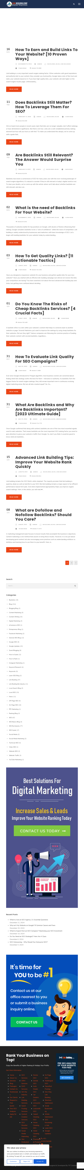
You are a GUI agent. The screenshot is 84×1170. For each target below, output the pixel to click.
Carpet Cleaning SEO (36, 1117)
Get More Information (13, 1070)
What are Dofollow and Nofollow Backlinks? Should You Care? (43, 515)
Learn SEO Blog (14, 676)
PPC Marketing (13, 709)
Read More (14, 89)
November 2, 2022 (24, 217)
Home (12, 1075)
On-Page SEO (13, 705)
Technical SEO (14, 743)
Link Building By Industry (17, 684)
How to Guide (13, 655)
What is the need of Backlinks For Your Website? (45, 210)
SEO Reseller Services (24, 1125)
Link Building (65, 64)
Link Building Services (24, 1100)
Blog (58, 64)
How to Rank (13, 659)
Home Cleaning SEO (36, 1125)
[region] (26, 1155)
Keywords (12, 671)
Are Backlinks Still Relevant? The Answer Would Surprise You (44, 159)
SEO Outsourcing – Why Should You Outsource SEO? (29, 942)
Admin (39, 64)
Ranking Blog (13, 713)
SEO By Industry (14, 726)
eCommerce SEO (14, 625)
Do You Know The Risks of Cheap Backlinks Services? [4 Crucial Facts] (45, 308)
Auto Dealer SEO (35, 1089)
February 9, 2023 (24, 169)
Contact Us (14, 1089)
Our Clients (14, 1097)
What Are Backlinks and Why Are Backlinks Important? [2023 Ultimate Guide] (44, 409)
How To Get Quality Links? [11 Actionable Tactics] (44, 258)
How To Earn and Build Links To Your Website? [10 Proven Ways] (46, 54)
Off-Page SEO (13, 701)
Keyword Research (15, 667)
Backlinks (51, 64)
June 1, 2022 (22, 318)
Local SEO (12, 692)
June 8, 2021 (22, 524)
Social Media (13, 734)
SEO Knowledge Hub (48, 1122)
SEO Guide (12, 730)
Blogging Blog (13, 608)
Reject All (26, 1161)
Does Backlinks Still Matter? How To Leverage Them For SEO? (43, 107)
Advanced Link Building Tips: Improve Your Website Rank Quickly (44, 462)
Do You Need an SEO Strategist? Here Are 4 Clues (28, 936)
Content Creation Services (24, 1117)
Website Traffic (14, 755)
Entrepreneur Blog (15, 629)
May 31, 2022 (22, 366)
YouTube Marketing (15, 760)
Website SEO (13, 751)
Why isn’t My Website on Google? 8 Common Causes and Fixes (32, 925)
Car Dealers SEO (36, 1097)
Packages (13, 1086)
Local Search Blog (15, 688)
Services (13, 1081)
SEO (10, 718)
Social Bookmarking (48, 1109)
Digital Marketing (14, 621)
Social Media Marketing (16, 739)
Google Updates (14, 646)
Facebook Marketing (15, 634)
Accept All (40, 1161)
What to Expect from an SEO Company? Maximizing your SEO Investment (36, 931)
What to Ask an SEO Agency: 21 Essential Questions (29, 920)
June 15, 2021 (23, 472)
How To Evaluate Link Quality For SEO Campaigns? (44, 359)
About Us (13, 1078)
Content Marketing (15, 613)
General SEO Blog (15, 638)
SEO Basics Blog (14, 722)
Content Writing (14, 617)
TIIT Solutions (73, 1165)
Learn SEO (48, 1128)
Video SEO (12, 747)
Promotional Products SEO (37, 1142)
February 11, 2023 (24, 116)
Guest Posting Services (24, 1109)
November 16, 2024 (25, 64)
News (11, 697)
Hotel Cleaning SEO (36, 1134)
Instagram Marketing (15, 663)
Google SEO (13, 642)
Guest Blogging (14, 650)
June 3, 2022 (22, 265)
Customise (13, 1161)
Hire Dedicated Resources (25, 1142)
